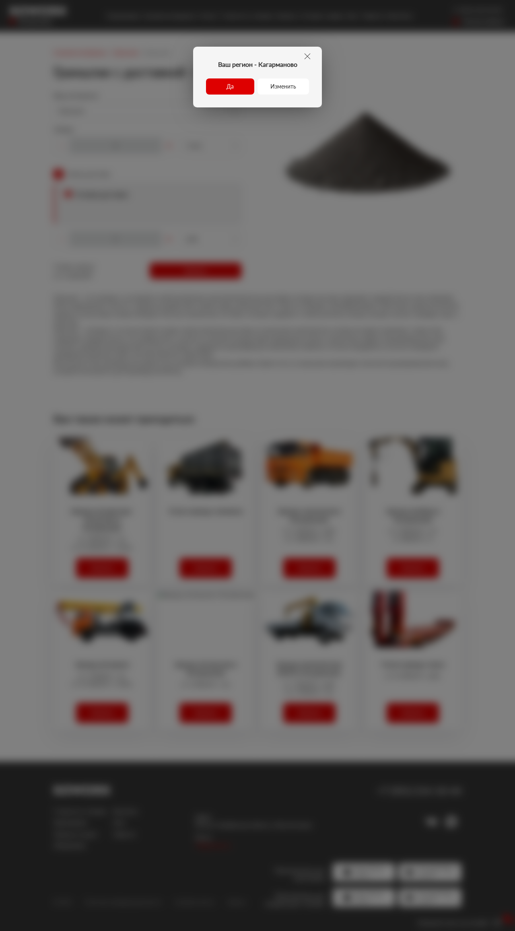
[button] (230, 86)
